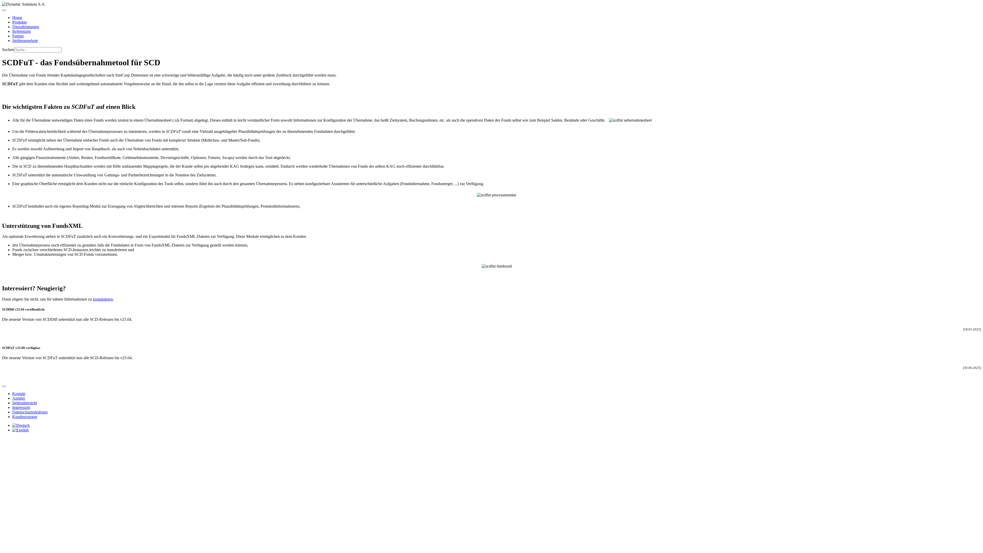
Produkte (19, 22)
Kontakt (18, 393)
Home (17, 17)
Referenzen (21, 31)
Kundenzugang (24, 416)
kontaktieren (103, 299)
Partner (18, 36)
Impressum (21, 407)
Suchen (8, 49)
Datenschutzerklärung (30, 412)
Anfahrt (18, 398)
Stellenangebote (25, 40)
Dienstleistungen (25, 27)
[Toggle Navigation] (4, 10)
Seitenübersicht (24, 403)
